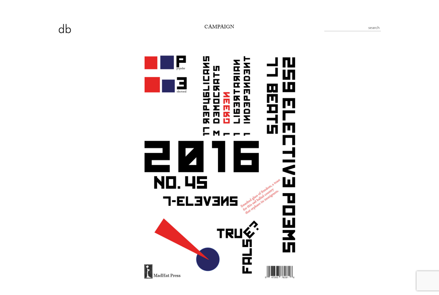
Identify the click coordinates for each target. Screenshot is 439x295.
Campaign (219, 27)
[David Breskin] (64, 28)
